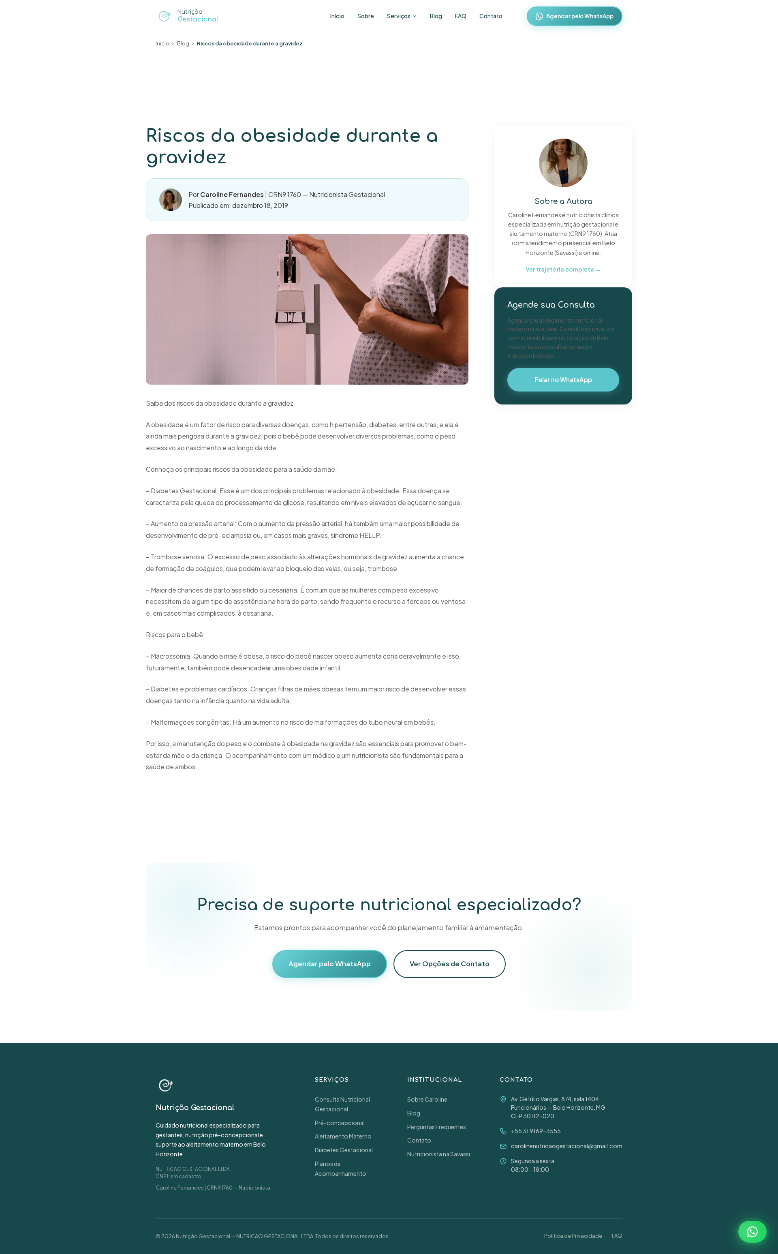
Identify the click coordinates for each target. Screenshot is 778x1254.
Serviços (398, 15)
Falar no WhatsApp (563, 379)
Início (337, 15)
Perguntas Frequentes (436, 1126)
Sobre (365, 15)
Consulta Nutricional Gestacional (342, 1104)
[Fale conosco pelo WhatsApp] (752, 1232)
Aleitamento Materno (343, 1136)
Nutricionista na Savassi (438, 1154)
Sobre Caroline (427, 1099)
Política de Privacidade (573, 1236)
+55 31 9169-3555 (536, 1130)
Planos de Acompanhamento (340, 1168)
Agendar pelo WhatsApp (579, 16)
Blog (436, 15)
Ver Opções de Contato (449, 963)
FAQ (460, 15)
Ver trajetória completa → (563, 269)
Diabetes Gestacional (344, 1149)
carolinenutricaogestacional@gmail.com (566, 1145)
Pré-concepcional (340, 1122)
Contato (490, 15)
